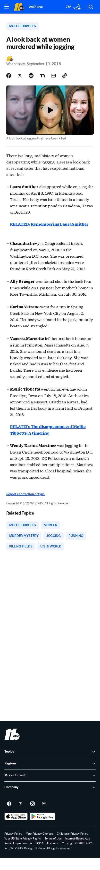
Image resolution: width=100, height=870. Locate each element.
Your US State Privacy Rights (22, 838)
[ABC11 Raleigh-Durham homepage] (19, 7)
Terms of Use (53, 838)
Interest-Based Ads (77, 838)
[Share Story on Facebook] (9, 75)
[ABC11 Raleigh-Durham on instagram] (32, 804)
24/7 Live (36, 7)
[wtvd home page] (12, 734)
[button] (7, 6)
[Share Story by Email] (53, 75)
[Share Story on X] (20, 75)
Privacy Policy (13, 833)
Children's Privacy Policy (72, 833)
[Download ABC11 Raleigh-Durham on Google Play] (42, 816)
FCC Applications (47, 843)
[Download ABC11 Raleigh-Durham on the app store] (16, 816)
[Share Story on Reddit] (31, 75)
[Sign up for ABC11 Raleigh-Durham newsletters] (44, 804)
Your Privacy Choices (39, 833)
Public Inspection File (18, 843)
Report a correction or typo (25, 494)
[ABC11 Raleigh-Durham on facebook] (9, 804)
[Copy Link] (64, 75)
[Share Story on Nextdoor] (42, 75)
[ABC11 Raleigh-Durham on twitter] (21, 804)
